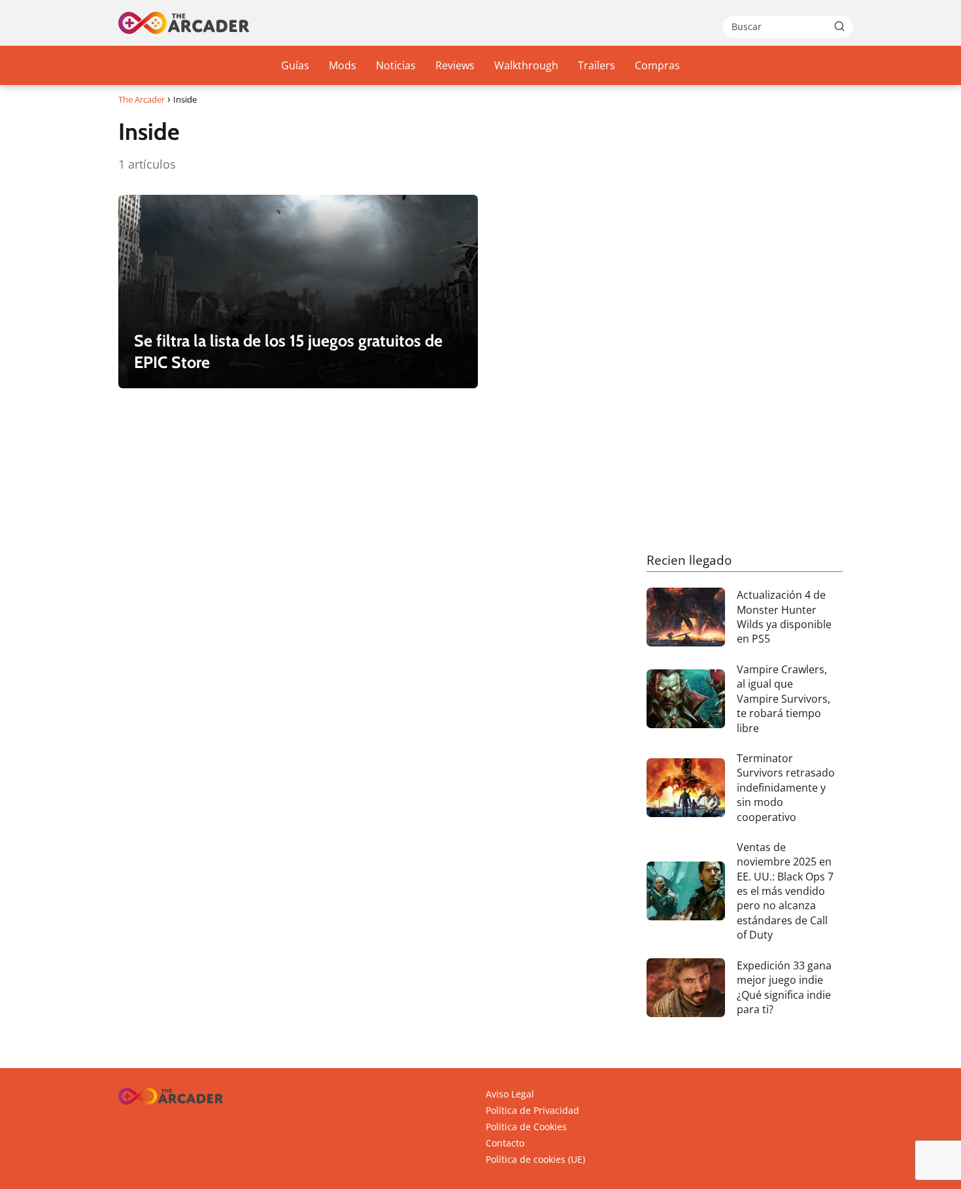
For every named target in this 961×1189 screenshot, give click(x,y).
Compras (657, 65)
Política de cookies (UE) (535, 1159)
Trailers (596, 65)
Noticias (396, 65)
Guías (295, 65)
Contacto (505, 1143)
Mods (342, 65)
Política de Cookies (526, 1126)
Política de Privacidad (532, 1110)
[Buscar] (839, 26)
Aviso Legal (510, 1094)
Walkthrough (526, 65)
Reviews (455, 65)
